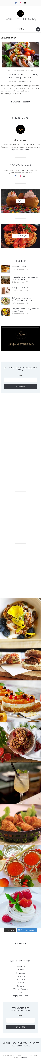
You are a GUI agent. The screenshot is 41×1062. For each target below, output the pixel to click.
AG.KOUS (24, 1058)
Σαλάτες (20, 970)
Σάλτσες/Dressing (25, 70)
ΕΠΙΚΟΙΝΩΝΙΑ (23, 1046)
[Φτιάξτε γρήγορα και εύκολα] (20, 701)
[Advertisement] (20, 418)
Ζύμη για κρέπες (19, 266)
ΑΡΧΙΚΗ (6, 1043)
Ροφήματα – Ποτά (20, 996)
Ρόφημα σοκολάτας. (21, 288)
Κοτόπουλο (20, 980)
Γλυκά (20, 993)
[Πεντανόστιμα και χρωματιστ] (20, 866)
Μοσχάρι (21, 983)
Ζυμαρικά (20, 973)
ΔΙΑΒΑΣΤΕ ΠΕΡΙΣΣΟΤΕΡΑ (20, 102)
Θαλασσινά (20, 976)
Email (20, 375)
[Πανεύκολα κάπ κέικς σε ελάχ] (20, 742)
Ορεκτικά (12, 70)
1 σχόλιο (31, 81)
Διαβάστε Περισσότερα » (20, 149)
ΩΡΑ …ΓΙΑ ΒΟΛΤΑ (19, 1043)
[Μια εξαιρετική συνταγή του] (20, 618)
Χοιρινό (20, 986)
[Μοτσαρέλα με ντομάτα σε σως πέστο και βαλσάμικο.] (20, 55)
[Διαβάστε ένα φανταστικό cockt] (20, 783)
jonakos (23, 81)
